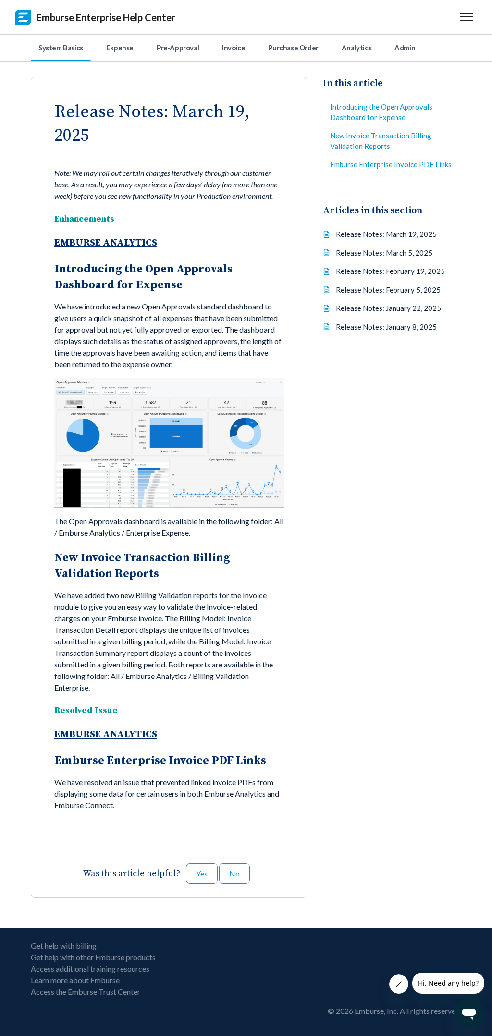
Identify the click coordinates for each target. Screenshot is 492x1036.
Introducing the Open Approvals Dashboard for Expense (381, 112)
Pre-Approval (178, 47)
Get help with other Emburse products (93, 957)
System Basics (60, 47)
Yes (202, 873)
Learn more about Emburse (75, 980)
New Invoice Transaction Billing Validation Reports (380, 141)
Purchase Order (293, 47)
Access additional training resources (90, 968)
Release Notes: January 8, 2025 (386, 326)
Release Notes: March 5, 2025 (384, 252)
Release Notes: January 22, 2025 (388, 308)
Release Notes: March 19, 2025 (386, 234)
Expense (120, 47)
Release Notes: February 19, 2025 (390, 271)
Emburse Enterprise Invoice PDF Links (391, 164)
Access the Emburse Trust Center (85, 991)
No (234, 873)
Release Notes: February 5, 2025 (388, 289)
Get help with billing (64, 945)
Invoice (233, 47)
